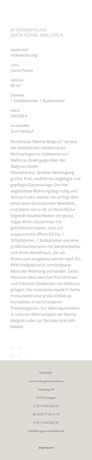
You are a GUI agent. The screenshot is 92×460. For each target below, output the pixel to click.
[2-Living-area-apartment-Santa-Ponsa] (12, 44)
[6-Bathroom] (15, 44)
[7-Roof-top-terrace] (16, 44)
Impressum (46, 448)
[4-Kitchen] (13, 44)
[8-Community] (17, 44)
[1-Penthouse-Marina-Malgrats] (11, 44)
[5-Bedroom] (14, 44)
